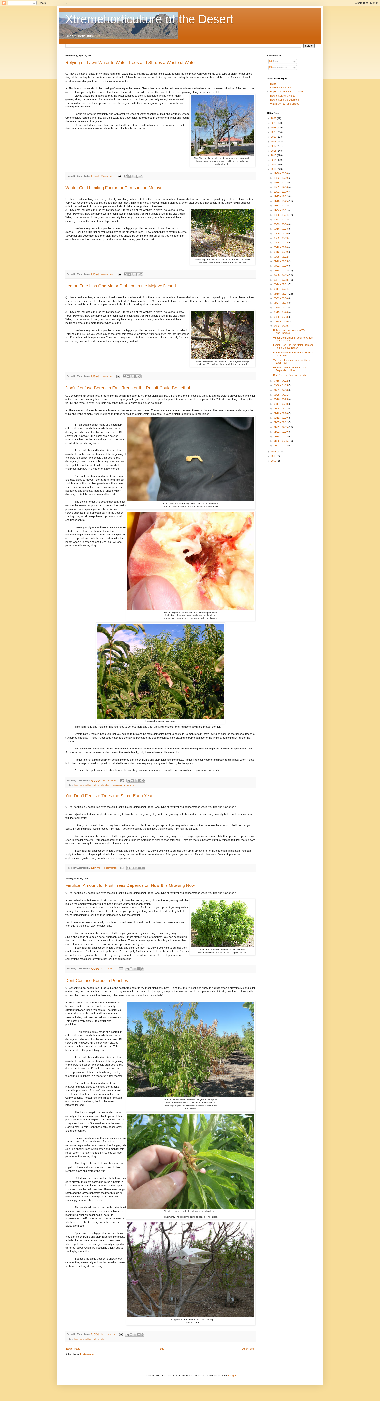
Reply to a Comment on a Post (286, 91)
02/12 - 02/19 (281, 418)
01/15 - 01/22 (281, 436)
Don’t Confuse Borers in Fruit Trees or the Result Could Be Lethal (127, 387)
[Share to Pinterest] (141, 176)
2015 (274, 155)
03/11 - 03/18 (281, 404)
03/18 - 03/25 (281, 399)
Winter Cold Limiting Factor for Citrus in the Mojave (113, 187)
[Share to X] (133, 176)
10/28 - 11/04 (281, 215)
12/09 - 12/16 (281, 187)
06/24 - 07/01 (281, 284)
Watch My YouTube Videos (284, 103)
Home (161, 1348)
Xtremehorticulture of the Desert (149, 19)
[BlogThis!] (129, 176)
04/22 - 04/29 (281, 326)
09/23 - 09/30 (281, 224)
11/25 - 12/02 (281, 196)
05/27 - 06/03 (281, 303)
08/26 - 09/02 (281, 242)
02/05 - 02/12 (281, 422)
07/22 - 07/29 (281, 265)
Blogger (231, 1375)
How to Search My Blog (282, 95)
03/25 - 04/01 (281, 394)
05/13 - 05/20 (281, 312)
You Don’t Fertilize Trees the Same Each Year (109, 795)
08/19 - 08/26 (281, 247)
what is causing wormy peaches (120, 785)
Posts (275, 61)
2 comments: (107, 176)
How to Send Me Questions (284, 99)
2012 (274, 169)
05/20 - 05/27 (281, 307)
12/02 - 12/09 (281, 191)
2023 (274, 118)
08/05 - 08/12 (281, 256)
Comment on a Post (280, 87)
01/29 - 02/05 (281, 427)
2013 (274, 164)
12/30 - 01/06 (281, 173)
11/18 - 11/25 (281, 201)
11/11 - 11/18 (281, 205)
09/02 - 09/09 (281, 238)
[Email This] (126, 176)
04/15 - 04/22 (281, 380)
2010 (274, 456)
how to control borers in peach (89, 785)
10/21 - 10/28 (281, 219)
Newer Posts (73, 1348)
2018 (274, 141)
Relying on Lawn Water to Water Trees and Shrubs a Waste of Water (130, 62)
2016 (274, 150)
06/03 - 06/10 (281, 298)
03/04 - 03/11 (281, 408)
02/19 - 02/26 (281, 413)
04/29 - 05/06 (281, 321)
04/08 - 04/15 (281, 385)
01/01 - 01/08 (281, 445)
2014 (274, 160)
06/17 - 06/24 (281, 289)
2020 (274, 132)
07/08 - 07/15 (281, 275)
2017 (274, 146)
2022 (274, 123)
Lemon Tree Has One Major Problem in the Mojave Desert (120, 285)
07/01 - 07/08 (281, 280)
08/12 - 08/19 (281, 252)
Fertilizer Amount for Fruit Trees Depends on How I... (290, 369)
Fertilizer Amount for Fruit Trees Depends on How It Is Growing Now (130, 885)
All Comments (279, 67)
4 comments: (107, 274)
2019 (274, 136)
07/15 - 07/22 (281, 270)
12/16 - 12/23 (281, 182)
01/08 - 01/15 (281, 441)
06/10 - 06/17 (281, 293)
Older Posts (248, 1348)
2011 (274, 451)
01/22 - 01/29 (281, 431)
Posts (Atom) (87, 1354)
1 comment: (107, 376)
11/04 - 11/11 (281, 210)
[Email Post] (119, 176)
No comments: (110, 780)
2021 (274, 127)
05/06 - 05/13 (281, 317)
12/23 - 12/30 (281, 178)
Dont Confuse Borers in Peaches (96, 980)
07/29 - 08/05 (281, 261)
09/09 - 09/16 (281, 233)
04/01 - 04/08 (281, 390)
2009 (274, 460)
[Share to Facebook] (137, 176)
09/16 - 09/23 (281, 228)
